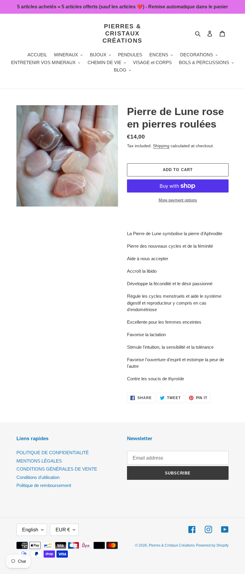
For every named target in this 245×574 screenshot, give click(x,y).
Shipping (161, 145)
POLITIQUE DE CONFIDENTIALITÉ (52, 452)
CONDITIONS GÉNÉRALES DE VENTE (56, 468)
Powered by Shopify (212, 545)
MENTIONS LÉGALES (39, 460)
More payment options (178, 200)
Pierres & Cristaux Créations (122, 33)
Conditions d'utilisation (37, 477)
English (30, 529)
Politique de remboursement (43, 485)
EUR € (63, 529)
